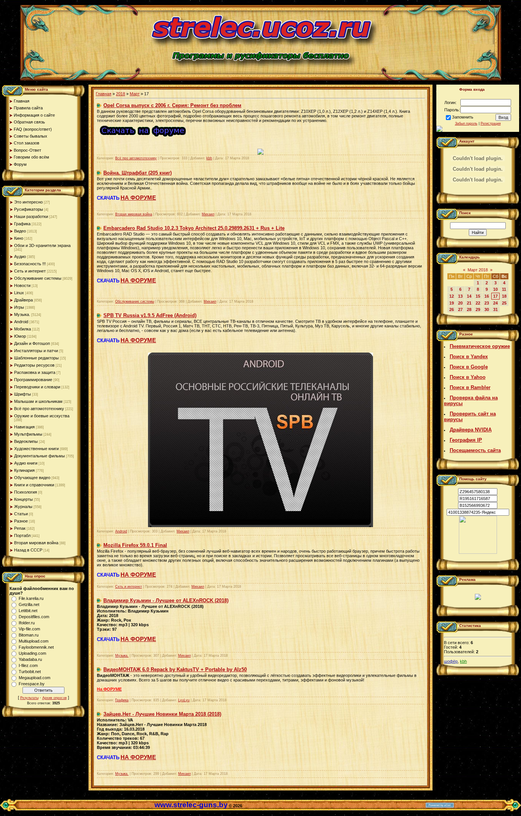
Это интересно (28, 202)
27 (460, 309)
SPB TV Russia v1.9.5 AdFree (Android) (149, 315)
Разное (21, 521)
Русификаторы (28, 209)
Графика (22, 223)
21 (469, 303)
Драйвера (23, 300)
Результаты (29, 698)
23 (486, 303)
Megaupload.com (34, 677)
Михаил (208, 214)
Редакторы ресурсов (34, 365)
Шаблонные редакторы (36, 358)
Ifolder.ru (27, 622)
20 (460, 303)
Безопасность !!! (30, 263)
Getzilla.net (29, 604)
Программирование (33, 379)
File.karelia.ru (31, 598)
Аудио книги (25, 463)
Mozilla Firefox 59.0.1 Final (135, 545)
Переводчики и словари (37, 387)
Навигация (24, 427)
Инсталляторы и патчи (36, 350)
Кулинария (24, 470)
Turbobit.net (30, 671)
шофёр (451, 661)
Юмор (20, 336)
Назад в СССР (28, 550)
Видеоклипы (26, 441)
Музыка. (22, 314)
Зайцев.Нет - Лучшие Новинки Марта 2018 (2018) (162, 714)
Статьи (21, 513)
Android (21, 321)
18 (504, 296)
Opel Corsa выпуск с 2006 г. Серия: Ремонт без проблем (172, 105)
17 (495, 296)
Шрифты (22, 394)
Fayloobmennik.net (36, 647)
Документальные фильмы (39, 456)
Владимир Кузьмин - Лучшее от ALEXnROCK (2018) (165, 600)
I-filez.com (28, 665)
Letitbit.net (28, 610)
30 (486, 309)
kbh (209, 158)
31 (495, 309)
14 (469, 296)
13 (460, 296)
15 (478, 296)
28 (469, 309)
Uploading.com (32, 653)
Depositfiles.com (34, 616)
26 (451, 309)
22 (478, 303)
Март (135, 93)
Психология (25, 492)
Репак (20, 528)
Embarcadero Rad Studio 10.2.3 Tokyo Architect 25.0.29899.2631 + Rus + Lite (194, 228)
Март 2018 (478, 270)
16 (486, 296)
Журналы (23, 506)
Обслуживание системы (37, 278)
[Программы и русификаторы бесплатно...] (478, 552)
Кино (18, 238)
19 (451, 303)
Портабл (22, 535)
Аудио (20, 256)
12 (451, 296)
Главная (103, 93)
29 (478, 309)
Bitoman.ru (29, 635)
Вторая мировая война (36, 542)
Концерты (23, 499)
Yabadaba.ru (30, 659)
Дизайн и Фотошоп (32, 343)
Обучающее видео (32, 477)
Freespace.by (32, 683)
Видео (20, 231)
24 (495, 303)
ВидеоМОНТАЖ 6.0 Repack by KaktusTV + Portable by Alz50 (175, 669)
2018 (120, 93)
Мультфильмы (28, 434)
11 (504, 289)
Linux (19, 292)
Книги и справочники (34, 485)
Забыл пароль (466, 123)
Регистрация (491, 123)
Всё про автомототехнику (39, 408)
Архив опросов (54, 698)
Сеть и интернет (30, 271)
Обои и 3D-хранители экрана (42, 245)
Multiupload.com (33, 641)
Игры (19, 307)
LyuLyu (184, 700)
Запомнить (462, 117)
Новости (22, 285)
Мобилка (22, 329)
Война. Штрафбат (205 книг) (137, 173)
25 (504, 303)
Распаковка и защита (34, 372)
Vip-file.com (29, 629)
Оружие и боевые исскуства (41, 416)
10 (495, 289)
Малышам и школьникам (38, 401)
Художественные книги (36, 448)
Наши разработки (31, 216)
